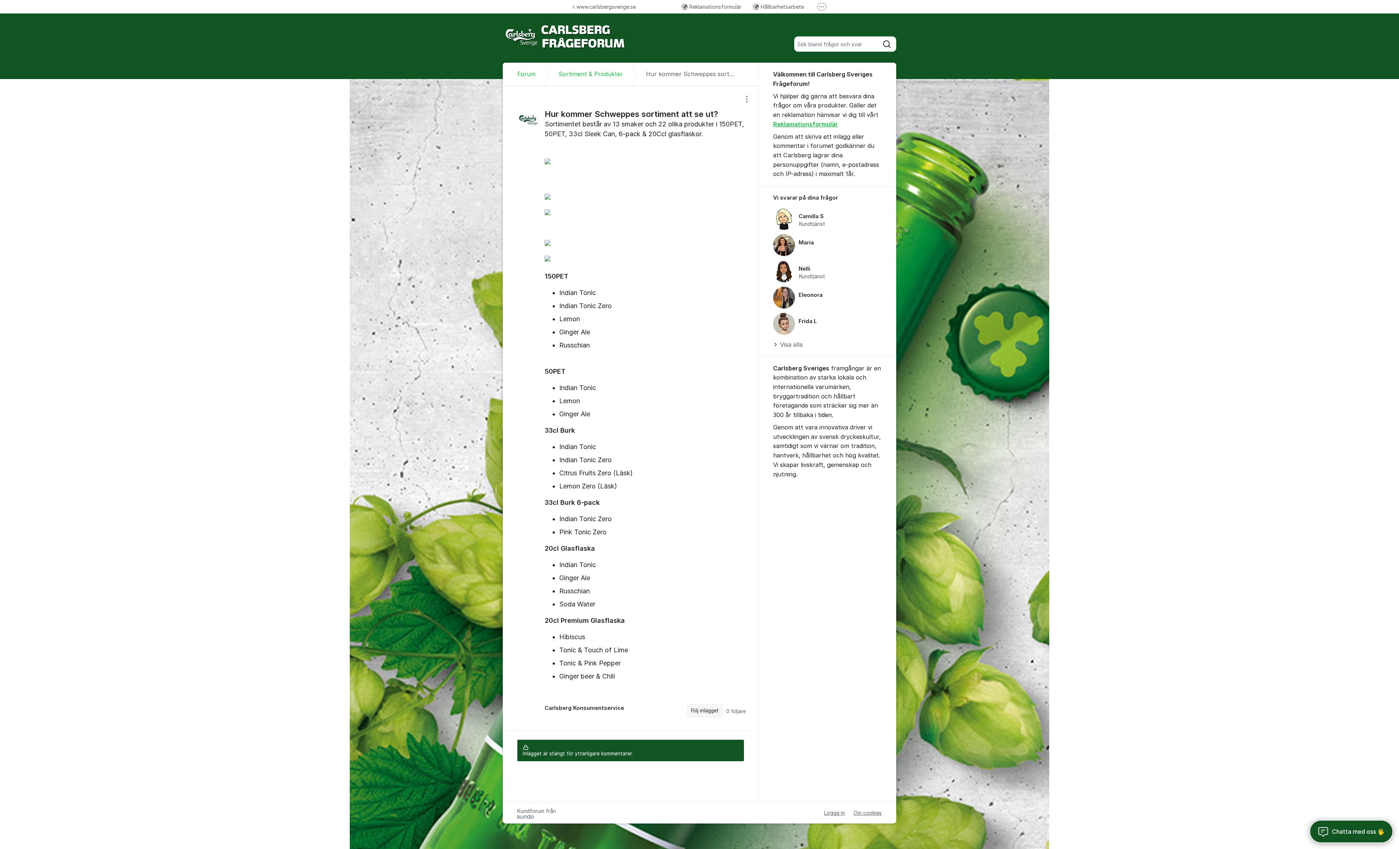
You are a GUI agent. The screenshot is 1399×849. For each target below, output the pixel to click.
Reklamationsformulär (715, 7)
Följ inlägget (705, 711)
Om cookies (868, 813)
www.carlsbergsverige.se (606, 7)
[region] (631, 408)
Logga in (834, 813)
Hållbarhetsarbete (782, 7)
